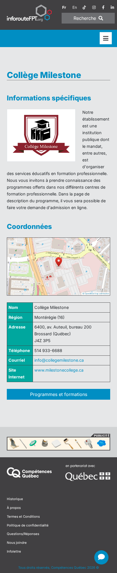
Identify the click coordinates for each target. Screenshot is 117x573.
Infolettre (14, 551)
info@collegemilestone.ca (59, 360)
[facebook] (103, 7)
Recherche (85, 18)
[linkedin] (112, 7)
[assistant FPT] (101, 557)
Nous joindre (17, 543)
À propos (14, 508)
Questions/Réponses (23, 534)
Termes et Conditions (23, 517)
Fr (64, 7)
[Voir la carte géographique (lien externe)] (58, 266)
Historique (15, 499)
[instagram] (94, 7)
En (74, 7)
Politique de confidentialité (28, 525)
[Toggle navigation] (106, 38)
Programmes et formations (58, 394)
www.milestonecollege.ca (58, 370)
